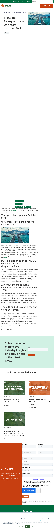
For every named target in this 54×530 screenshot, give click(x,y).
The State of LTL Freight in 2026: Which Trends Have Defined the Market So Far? (14, 433)
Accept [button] (27, 526)
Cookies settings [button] (21, 526)
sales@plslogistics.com (7, 479)
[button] (36, 5)
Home (5, 12)
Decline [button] (33, 526)
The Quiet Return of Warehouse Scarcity (12, 401)
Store (23, 1)
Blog (9, 12)
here (5, 257)
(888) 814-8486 (16, 1)
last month (13, 210)
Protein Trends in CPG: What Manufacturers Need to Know (39, 402)
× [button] (50, 516)
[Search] (51, 1)
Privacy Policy (38, 520)
